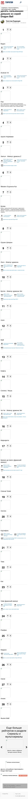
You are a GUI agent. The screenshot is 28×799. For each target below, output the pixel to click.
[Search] (20, 2)
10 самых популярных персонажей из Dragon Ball (21, 466)
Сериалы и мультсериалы (9, 8)
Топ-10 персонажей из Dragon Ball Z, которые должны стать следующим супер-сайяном (14, 538)
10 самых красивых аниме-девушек (7, 216)
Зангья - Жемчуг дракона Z (11, 156)
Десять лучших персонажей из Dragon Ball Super (8, 534)
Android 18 (5, 73)
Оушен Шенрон (6, 242)
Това (2, 561)
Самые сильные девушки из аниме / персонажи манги (8, 48)
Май (2, 340)
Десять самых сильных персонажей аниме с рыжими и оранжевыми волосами (8, 161)
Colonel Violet (6, 491)
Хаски (3, 679)
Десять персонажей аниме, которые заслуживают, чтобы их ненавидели (14, 417)
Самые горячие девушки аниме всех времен (21, 216)
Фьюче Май (5, 718)
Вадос (3, 44)
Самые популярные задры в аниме (10, 165)
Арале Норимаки (7, 136)
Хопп (2, 320)
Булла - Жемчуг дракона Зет (11, 291)
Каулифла (4, 530)
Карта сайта (18, 793)
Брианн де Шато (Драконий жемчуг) (11, 461)
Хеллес (3, 511)
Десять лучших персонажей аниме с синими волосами (13, 270)
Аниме (14, 9)
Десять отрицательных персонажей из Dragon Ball (12, 80)
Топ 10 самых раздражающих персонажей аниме (20, 344)
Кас (2, 581)
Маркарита (5, 440)
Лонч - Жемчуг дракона (9, 262)
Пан (2, 102)
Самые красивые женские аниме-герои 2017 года (12, 470)
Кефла (3, 371)
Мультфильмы (6, 9)
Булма (3, 206)
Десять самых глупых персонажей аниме (21, 110)
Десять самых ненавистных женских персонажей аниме (8, 295)
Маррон (4, 650)
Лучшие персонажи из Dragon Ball (21, 266)
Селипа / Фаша (6, 390)
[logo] (7, 2)
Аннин (3, 698)
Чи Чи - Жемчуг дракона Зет (11, 410)
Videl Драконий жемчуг (9, 601)
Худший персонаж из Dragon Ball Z (7, 110)
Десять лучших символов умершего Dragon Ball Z (7, 466)
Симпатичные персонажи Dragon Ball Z (10, 219)
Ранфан (4, 630)
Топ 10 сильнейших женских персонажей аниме (21, 48)
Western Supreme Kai (9, 186)
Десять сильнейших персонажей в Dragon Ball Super (13, 51)
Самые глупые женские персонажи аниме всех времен (13, 113)
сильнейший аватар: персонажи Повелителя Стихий (13, 347)
